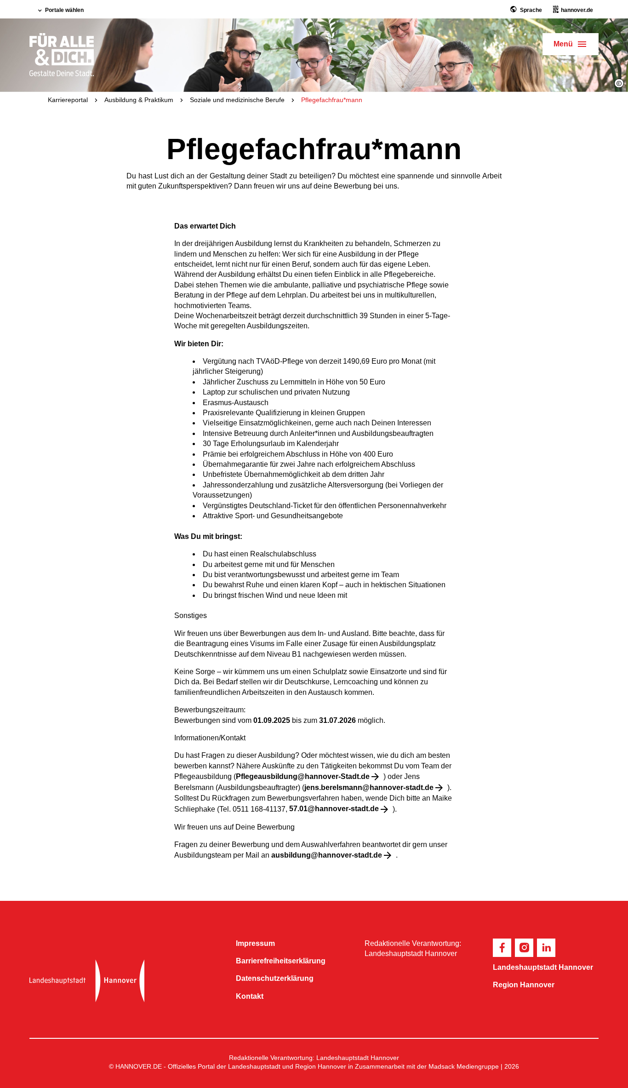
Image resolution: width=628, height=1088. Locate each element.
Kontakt (249, 996)
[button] (619, 83)
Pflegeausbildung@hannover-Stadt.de (303, 776)
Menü (563, 44)
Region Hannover (523, 985)
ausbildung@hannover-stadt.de (326, 855)
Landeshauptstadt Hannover (543, 967)
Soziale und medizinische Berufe (237, 99)
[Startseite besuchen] (125, 981)
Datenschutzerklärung (275, 978)
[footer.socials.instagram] (524, 948)
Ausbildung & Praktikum (138, 99)
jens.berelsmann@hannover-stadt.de (369, 787)
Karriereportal (68, 99)
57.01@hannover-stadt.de (334, 809)
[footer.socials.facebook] (502, 948)
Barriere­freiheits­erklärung (280, 961)
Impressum (255, 943)
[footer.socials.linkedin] (546, 948)
